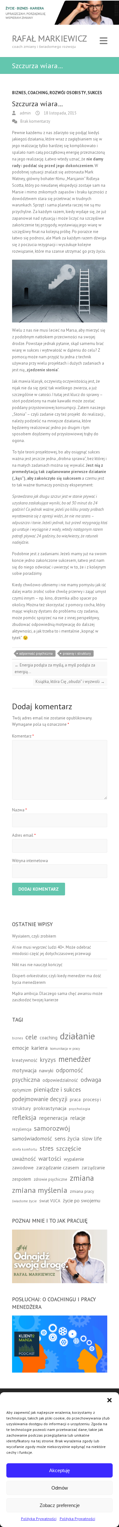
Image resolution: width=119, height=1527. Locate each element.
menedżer (74, 1059)
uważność (24, 1158)
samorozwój (52, 1128)
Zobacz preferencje (60, 1505)
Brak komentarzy (35, 121)
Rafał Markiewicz (49, 38)
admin (25, 113)
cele (31, 1037)
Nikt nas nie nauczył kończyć (37, 964)
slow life (92, 1138)
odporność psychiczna (36, 653)
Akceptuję (59, 1470)
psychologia (79, 1108)
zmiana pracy (82, 1191)
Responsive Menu (103, 41)
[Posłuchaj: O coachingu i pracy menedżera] (59, 1318)
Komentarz (23, 736)
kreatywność (24, 1060)
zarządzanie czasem (57, 1167)
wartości (49, 1158)
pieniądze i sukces (57, 1089)
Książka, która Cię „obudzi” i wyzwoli (70, 681)
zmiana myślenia (39, 1190)
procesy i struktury (77, 653)
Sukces (95, 92)
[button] (109, 1400)
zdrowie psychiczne (50, 1179)
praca (75, 1099)
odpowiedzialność (60, 1080)
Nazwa (19, 810)
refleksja (24, 1117)
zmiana (82, 1178)
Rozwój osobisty (68, 92)
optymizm (21, 1090)
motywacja (24, 1070)
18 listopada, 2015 (59, 113)
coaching (48, 1038)
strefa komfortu (24, 1149)
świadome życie (24, 1201)
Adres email (24, 835)
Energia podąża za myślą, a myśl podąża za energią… (55, 668)
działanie (77, 1036)
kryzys (48, 1059)
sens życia (67, 1138)
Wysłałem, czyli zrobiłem (34, 936)
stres (47, 1148)
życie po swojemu (81, 1200)
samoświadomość (32, 1138)
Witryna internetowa (30, 860)
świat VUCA (49, 1201)
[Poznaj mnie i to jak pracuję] (59, 1232)
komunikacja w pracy (65, 1048)
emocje (20, 1047)
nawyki (46, 1070)
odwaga (91, 1079)
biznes (17, 1038)
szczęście (68, 1148)
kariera (39, 1047)
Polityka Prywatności (38, 1518)
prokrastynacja (49, 1108)
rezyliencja (21, 1129)
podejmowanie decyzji (39, 1099)
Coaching (38, 92)
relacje (77, 1117)
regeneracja (53, 1117)
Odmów (59, 1488)
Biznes (19, 92)
